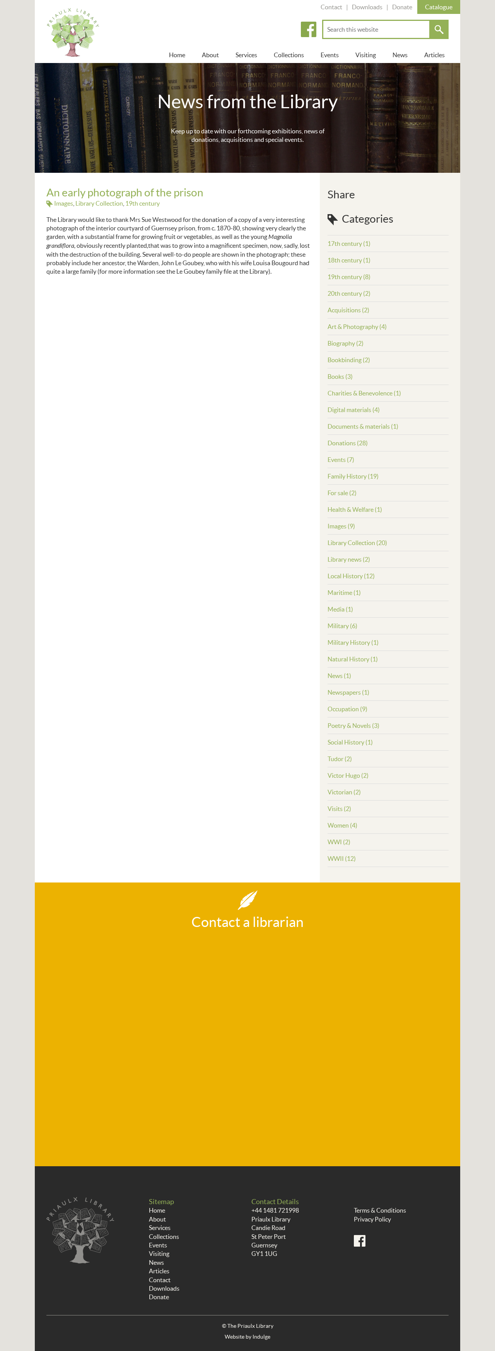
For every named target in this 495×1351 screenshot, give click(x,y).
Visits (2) (339, 808)
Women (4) (342, 825)
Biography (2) (346, 343)
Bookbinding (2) (349, 359)
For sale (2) (342, 492)
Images (63, 203)
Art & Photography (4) (357, 326)
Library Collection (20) (357, 542)
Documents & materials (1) (363, 426)
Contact (331, 6)
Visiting (365, 54)
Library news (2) (349, 559)
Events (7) (341, 459)
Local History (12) (351, 575)
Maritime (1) (344, 592)
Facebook (308, 29)
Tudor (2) (340, 758)
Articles (434, 54)
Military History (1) (353, 642)
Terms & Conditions (380, 1210)
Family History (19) (353, 476)
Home (177, 54)
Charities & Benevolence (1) (364, 393)
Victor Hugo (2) (348, 775)
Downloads (367, 6)
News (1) (339, 675)
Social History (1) (350, 742)
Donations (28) (348, 443)
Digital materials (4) (354, 409)
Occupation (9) (347, 708)
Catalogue (438, 6)
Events (330, 54)
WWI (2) (339, 841)
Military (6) (342, 625)
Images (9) (341, 526)
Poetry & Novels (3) (353, 725)
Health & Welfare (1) (355, 509)
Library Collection (99, 203)
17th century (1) (349, 243)
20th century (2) (349, 293)
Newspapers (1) (348, 692)
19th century (142, 203)
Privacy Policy (372, 1219)
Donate (402, 6)
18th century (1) (349, 260)
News (400, 54)
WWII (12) (342, 858)
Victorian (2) (344, 792)
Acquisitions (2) (348, 310)
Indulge (261, 1337)
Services (246, 54)
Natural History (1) (353, 659)
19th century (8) (349, 276)
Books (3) (340, 376)
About (210, 54)
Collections (289, 54)
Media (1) (340, 609)
